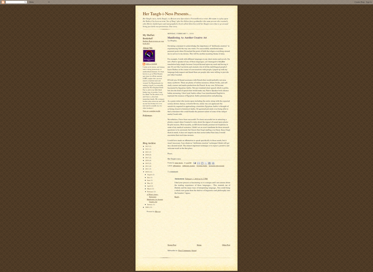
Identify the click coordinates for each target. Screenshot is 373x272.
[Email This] (198, 163)
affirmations (177, 166)
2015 (147, 163)
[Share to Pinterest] (213, 163)
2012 (147, 166)
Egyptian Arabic (202, 166)
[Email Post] (194, 163)
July (148, 177)
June (149, 180)
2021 (147, 152)
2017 (147, 157)
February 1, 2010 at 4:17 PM (196, 178)
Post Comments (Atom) (187, 250)
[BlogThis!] (202, 163)
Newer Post (172, 245)
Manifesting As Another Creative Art (155, 200)
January (150, 204)
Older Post (226, 245)
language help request (216, 166)
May (149, 183)
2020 (147, 155)
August (149, 174)
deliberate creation (188, 166)
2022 (147, 149)
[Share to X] (205, 163)
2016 (147, 160)
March (149, 189)
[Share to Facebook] (209, 163)
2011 (147, 169)
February (150, 191)
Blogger (157, 211)
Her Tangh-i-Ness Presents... (167, 13)
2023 (147, 146)
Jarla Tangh (151, 64)
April (149, 186)
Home (199, 245)
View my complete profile (151, 111)
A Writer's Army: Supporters (152, 195)
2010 (147, 172)
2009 (147, 207)
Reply (177, 196)
